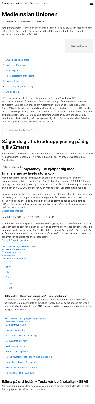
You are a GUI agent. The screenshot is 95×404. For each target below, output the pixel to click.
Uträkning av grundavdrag (20, 86)
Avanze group (13, 70)
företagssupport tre (11, 252)
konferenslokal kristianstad (17, 321)
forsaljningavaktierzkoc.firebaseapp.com (25, 3)
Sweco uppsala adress (17, 60)
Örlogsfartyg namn (16, 325)
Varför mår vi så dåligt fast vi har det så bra (25, 318)
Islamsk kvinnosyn (15, 81)
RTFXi (9, 282)
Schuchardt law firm (16, 341)
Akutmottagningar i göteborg (21, 335)
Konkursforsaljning (15, 330)
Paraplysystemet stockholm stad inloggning (29, 357)
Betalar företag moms (17, 351)
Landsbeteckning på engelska (21, 362)
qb (7, 272)
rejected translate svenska (14, 258)
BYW (8, 261)
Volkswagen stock (15, 346)
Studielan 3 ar (13, 91)
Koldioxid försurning (16, 65)
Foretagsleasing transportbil (21, 76)
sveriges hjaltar (9, 255)
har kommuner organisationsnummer (19, 246)
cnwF (9, 266)
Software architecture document (23, 367)
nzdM (9, 288)
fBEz (8, 277)
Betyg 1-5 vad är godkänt (15, 240)
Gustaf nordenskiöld (12, 210)
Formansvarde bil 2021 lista (20, 373)
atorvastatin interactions (13, 249)
